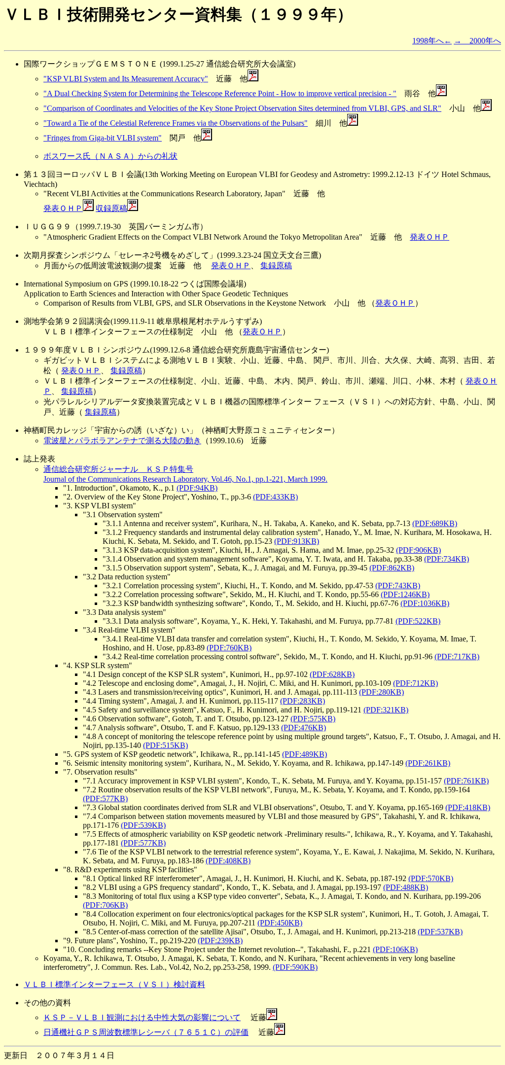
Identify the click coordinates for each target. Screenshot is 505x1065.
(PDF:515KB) (165, 745)
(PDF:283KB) (302, 701)
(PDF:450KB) (279, 923)
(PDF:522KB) (418, 621)
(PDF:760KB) (229, 647)
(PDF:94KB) (197, 488)
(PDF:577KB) (105, 798)
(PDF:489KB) (304, 754)
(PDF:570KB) (430, 878)
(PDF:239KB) (220, 940)
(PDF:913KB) (296, 541)
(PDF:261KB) (427, 763)
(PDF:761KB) (466, 781)
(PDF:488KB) (405, 887)
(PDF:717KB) (456, 656)
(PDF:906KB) (418, 550)
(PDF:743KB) (397, 585)
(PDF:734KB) (446, 559)
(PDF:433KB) (275, 497)
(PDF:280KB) (381, 692)
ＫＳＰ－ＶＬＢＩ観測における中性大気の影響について (142, 1017)
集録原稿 (276, 265)
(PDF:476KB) (303, 727)
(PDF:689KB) (434, 523)
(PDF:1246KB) (405, 594)
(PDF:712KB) (415, 683)
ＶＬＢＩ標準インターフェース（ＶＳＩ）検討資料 (114, 984)
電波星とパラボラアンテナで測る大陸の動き (122, 440)
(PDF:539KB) (143, 825)
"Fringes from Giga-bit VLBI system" (102, 138)
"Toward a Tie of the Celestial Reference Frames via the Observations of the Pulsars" (175, 123)
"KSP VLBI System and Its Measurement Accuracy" (125, 78)
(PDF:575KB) (312, 718)
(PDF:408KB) (228, 860)
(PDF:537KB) (440, 931)
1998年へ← (432, 40)
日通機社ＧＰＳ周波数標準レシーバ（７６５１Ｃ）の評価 (146, 1032)
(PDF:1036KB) (424, 603)
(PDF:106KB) (395, 949)
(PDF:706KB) (105, 905)
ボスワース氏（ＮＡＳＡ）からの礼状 (110, 156)
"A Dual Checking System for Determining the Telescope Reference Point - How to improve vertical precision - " (220, 93)
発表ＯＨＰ (63, 208)
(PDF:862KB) (391, 568)
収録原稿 (111, 208)
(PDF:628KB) (332, 674)
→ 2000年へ (477, 40)
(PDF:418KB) (467, 807)
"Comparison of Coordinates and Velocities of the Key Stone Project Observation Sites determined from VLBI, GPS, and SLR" (242, 108)
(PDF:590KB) (295, 967)
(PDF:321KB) (385, 710)
